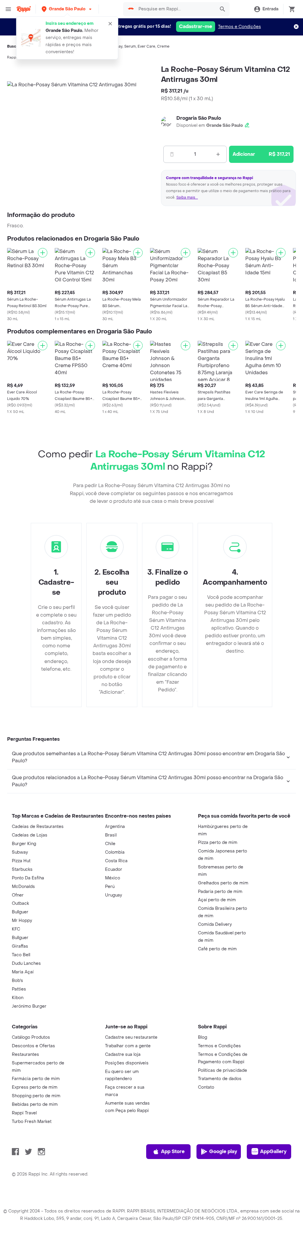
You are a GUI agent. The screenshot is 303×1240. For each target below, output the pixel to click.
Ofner (18, 895)
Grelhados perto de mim (223, 883)
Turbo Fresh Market (31, 1121)
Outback (20, 903)
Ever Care (146, 46)
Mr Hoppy (22, 920)
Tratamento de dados (219, 1079)
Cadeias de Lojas (29, 835)
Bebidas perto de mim (35, 1104)
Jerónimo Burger (29, 1006)
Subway (20, 852)
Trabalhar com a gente (128, 1046)
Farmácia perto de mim (36, 1079)
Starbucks (22, 869)
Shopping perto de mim (36, 1096)
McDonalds (23, 886)
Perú (110, 886)
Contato (206, 1087)
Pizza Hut (21, 861)
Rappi (12, 57)
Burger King (24, 844)
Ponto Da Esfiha (28, 878)
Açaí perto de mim (217, 900)
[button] (67, 9)
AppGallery (273, 1151)
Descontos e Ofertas (33, 1046)
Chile (110, 844)
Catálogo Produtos (31, 1037)
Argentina (115, 826)
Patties (19, 989)
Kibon (17, 998)
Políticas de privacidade (222, 1070)
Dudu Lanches (26, 963)
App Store (173, 1151)
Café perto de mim (217, 949)
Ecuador (113, 869)
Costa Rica (116, 861)
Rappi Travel (24, 1113)
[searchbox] (175, 9)
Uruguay (113, 895)
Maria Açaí (22, 972)
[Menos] (172, 154)
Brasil (111, 835)
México (112, 878)
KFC (16, 929)
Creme (163, 46)
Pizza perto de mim (217, 842)
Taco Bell (21, 955)
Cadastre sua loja (123, 1054)
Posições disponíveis (127, 1063)
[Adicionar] (42, 252)
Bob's (17, 980)
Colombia (115, 852)
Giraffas (20, 946)
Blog (202, 1037)
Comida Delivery (215, 924)
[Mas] (218, 154)
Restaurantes (25, 1054)
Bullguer (20, 912)
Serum (130, 46)
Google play (223, 1151)
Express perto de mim (34, 1087)
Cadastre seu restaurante (131, 1037)
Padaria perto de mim (220, 891)
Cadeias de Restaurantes (38, 826)
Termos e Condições (239, 27)
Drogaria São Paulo (198, 118)
